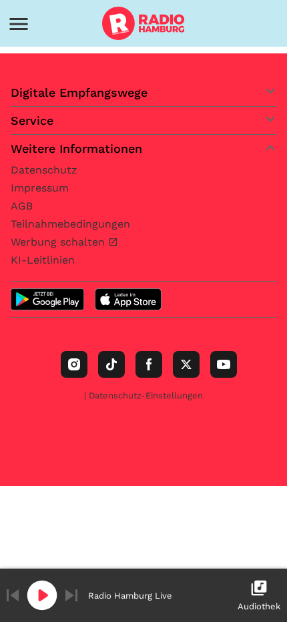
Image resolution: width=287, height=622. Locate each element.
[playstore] (47, 299)
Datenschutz (44, 170)
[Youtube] (223, 364)
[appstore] (128, 299)
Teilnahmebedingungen (70, 224)
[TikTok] (111, 364)
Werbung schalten (59, 242)
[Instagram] (74, 364)
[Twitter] (186, 364)
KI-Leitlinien (43, 260)
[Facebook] (148, 364)
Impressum (40, 188)
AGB (22, 206)
